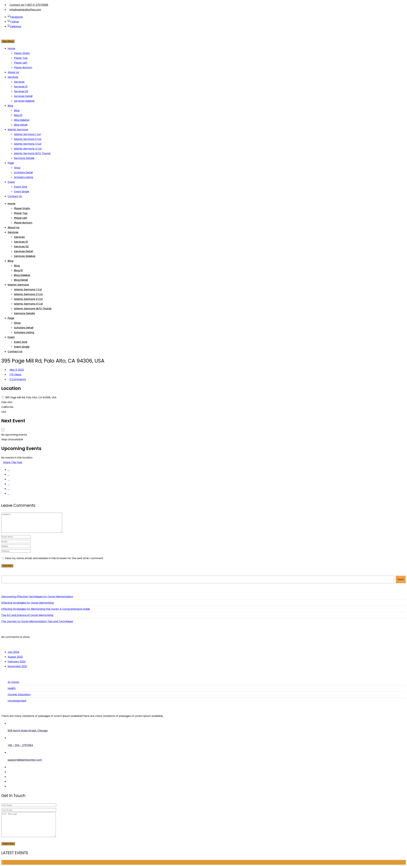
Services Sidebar (24, 101)
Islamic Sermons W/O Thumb (32, 153)
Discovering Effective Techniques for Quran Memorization (37, 596)
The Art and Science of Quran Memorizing (27, 615)
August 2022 (15, 657)
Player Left (20, 63)
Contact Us (15, 196)
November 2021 (17, 666)
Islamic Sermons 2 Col (27, 139)
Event (11, 182)
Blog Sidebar (22, 120)
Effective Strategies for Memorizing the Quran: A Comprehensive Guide (45, 609)
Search (7, 573)
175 (15, 374)
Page (11, 163)
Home (11, 48)
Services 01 (21, 86)
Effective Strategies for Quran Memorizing (27, 603)
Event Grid (20, 187)
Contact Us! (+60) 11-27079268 (29, 5)
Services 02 (21, 91)
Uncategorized (17, 701)
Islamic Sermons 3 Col (27, 144)
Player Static (22, 53)
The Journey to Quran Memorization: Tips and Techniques (37, 621)
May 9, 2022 (17, 370)
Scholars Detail (23, 172)
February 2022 (17, 661)
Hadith (12, 688)
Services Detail (23, 96)
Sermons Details (24, 158)
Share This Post (12, 462)
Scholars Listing (23, 177)
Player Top (21, 58)
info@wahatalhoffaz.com (25, 9)
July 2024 (13, 652)
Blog (10, 105)
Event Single (21, 191)
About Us (13, 72)
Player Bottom (23, 67)
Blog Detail (20, 125)
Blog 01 (18, 115)
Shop (17, 168)
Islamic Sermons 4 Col (28, 148)
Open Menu (8, 41)
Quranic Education (19, 694)
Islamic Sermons (18, 129)
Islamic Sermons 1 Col (27, 134)
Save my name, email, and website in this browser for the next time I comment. (54, 558)
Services (13, 77)
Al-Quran (13, 682)
